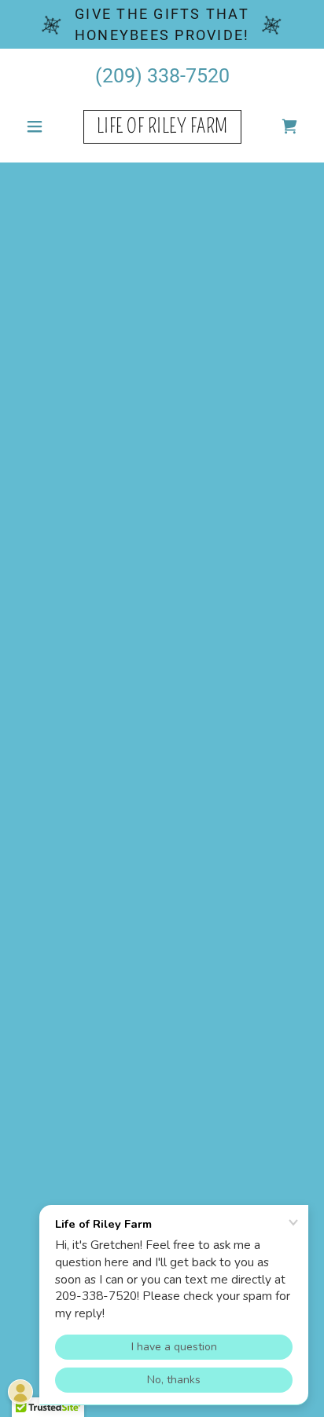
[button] (40, 126)
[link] (162, 127)
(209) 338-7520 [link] (162, 75)
